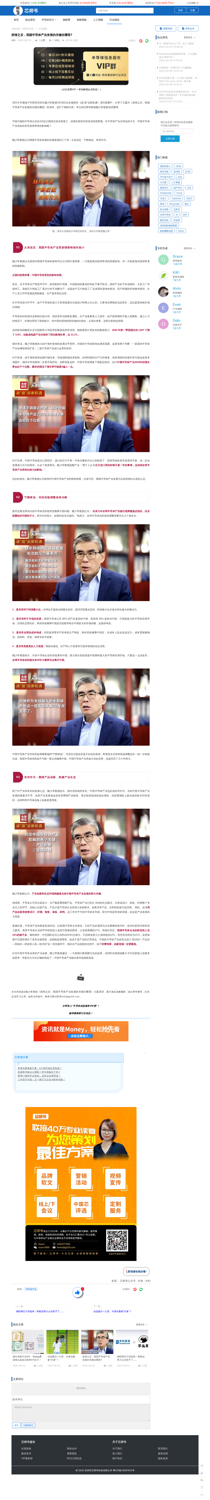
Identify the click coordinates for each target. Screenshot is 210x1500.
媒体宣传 (26, 1453)
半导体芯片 (48, 19)
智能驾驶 (82, 19)
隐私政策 (163, 1458)
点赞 (43, 40)
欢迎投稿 (26, 1448)
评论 (57, 40)
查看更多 (140, 1324)
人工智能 (98, 19)
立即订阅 (170, 138)
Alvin (177, 288)
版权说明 (163, 1453)
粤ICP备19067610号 (124, 1470)
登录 (180, 10)
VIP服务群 (27, 1458)
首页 (16, 19)
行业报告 (114, 19)
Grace (178, 256)
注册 (192, 10)
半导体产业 (31, 1289)
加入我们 (117, 1453)
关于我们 (117, 1448)
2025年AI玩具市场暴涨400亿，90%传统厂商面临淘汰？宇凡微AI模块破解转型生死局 (178, 78)
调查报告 (72, 1453)
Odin (176, 320)
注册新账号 (28, 1425)
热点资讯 (30, 19)
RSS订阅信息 (74, 1458)
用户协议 (117, 1458)
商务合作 (190, 28)
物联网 (66, 19)
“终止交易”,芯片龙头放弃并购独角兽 (177, 91)
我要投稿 (167, 28)
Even (177, 304)
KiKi (13, 40)
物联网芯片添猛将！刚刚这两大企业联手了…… (40, 1311)
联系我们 (163, 1448)
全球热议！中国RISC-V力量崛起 (175, 50)
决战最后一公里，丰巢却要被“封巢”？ (112, 1311)
